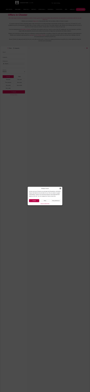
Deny (45, 200)
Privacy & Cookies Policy (45, 203)
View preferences (56, 200)
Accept (34, 200)
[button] (60, 188)
